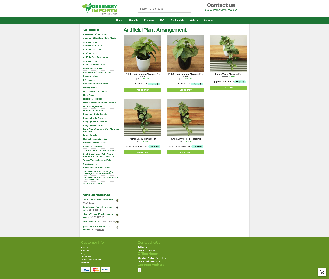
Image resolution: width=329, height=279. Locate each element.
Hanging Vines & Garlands (95, 121)
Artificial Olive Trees (92, 49)
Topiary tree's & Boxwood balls (97, 160)
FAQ (162, 20)
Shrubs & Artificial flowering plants (99, 150)
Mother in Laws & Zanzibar (95, 139)
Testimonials (177, 20)
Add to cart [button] (143, 90)
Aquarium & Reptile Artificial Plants (99, 38)
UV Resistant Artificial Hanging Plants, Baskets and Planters (98, 172)
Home (119, 20)
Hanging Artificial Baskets (95, 114)
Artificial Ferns (90, 42)
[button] (322, 272)
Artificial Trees (90, 61)
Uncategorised (90, 164)
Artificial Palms (90, 53)
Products (149, 20)
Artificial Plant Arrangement (96, 57)
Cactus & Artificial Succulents (97, 72)
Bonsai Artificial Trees (93, 68)
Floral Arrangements (92, 106)
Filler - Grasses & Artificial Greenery (99, 102)
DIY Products (89, 80)
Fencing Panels (90, 87)
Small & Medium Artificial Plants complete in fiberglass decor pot (98, 155)
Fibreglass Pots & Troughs (95, 91)
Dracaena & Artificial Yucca (95, 83)
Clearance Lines (90, 76)
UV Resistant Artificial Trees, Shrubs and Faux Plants (101, 178)
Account (85, 247)
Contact (208, 20)
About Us (133, 20)
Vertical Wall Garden (92, 183)
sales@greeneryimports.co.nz (221, 9)
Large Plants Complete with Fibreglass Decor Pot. (101, 130)
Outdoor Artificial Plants (94, 142)
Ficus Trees (88, 95)
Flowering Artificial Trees (94, 110)
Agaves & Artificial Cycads (95, 34)
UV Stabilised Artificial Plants (96, 167)
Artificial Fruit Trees (92, 45)
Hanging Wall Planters (93, 125)
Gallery (194, 20)
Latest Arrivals (90, 135)
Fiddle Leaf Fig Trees (92, 99)
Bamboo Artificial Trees (94, 64)
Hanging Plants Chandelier (95, 118)
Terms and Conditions (91, 259)
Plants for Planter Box (93, 146)
